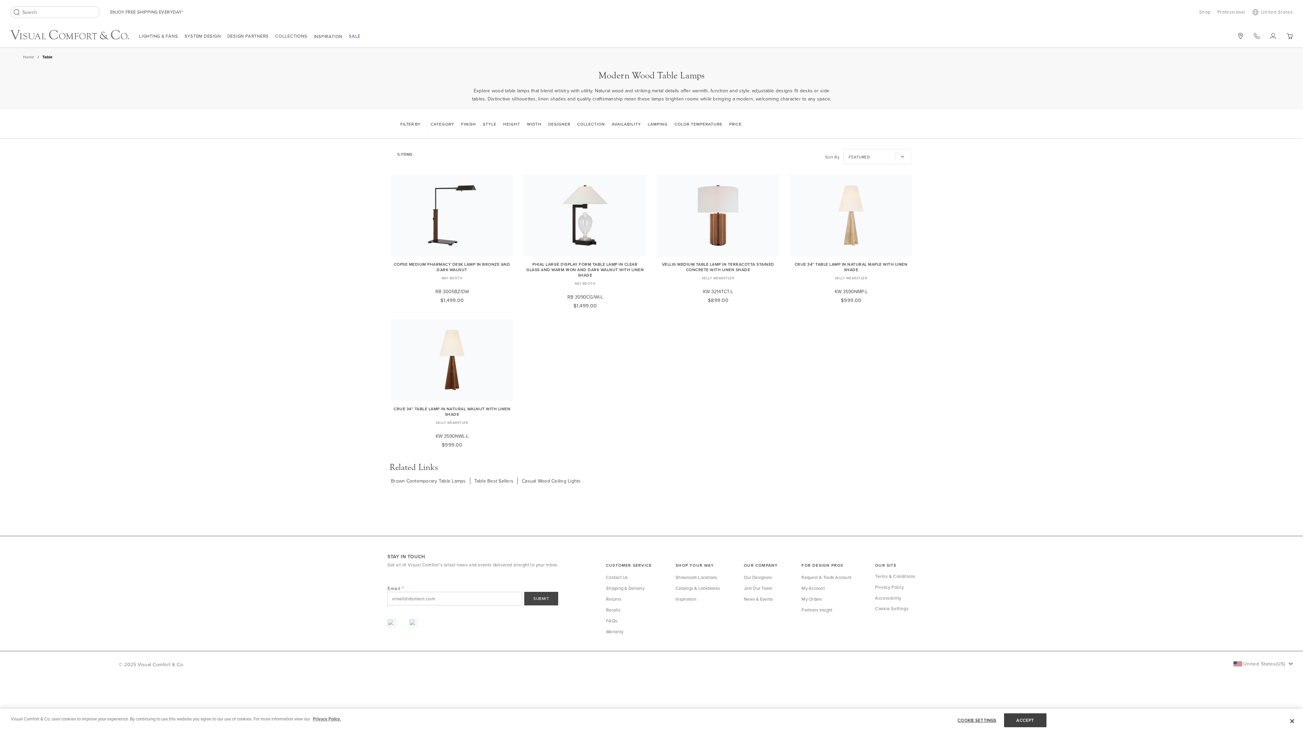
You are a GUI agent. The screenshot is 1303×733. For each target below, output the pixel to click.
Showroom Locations (696, 577)
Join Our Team (758, 588)
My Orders (811, 599)
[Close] (1292, 721)
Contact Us (617, 577)
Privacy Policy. (327, 719)
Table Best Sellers (494, 480)
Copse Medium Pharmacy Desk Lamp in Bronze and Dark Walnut (452, 266)
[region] (651, 721)
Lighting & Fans (158, 36)
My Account (813, 588)
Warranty (614, 631)
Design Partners (248, 36)
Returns (613, 599)
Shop (1205, 12)
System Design (203, 36)
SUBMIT (541, 598)
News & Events (758, 599)
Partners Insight (816, 610)
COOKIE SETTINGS (977, 720)
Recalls (613, 610)
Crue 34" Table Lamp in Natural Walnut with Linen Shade (452, 411)
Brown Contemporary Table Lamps (428, 480)
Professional (1231, 12)
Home (28, 57)
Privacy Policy (889, 587)
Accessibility (888, 598)
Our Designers (758, 577)
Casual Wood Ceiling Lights (551, 480)
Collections (291, 36)
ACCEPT (1025, 720)
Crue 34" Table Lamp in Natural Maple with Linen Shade (851, 266)
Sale (354, 36)
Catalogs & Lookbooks (698, 588)
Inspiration (328, 36)
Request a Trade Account (826, 577)
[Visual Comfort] (69, 35)
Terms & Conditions (895, 576)
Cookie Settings (891, 608)
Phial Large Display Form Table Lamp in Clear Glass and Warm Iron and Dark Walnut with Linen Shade (585, 269)
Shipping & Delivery (625, 588)
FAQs (611, 621)
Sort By (832, 157)
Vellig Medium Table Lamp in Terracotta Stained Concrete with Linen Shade (718, 266)
